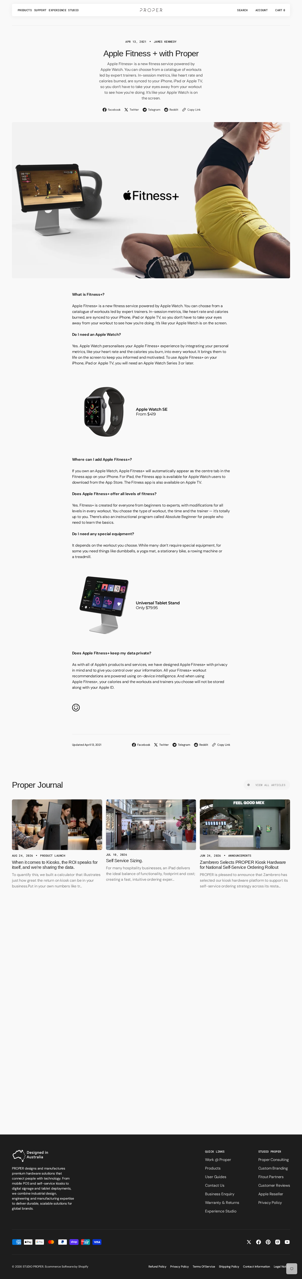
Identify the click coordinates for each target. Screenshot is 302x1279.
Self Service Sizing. (124, 860)
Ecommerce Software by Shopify (66, 1267)
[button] (242, 10)
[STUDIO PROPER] (151, 10)
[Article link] (57, 824)
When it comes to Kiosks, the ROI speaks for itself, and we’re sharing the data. (55, 865)
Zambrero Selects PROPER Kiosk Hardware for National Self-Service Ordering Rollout (243, 865)
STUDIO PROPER (33, 1267)
